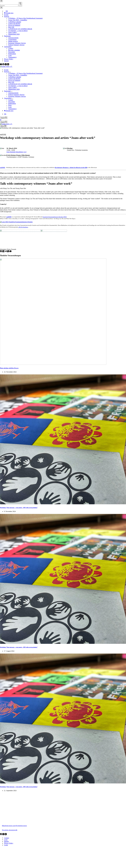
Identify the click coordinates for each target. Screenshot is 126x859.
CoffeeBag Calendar (14, 77)
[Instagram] (3, 834)
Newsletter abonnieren (9, 830)
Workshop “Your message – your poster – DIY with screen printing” (19, 507)
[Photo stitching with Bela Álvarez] (53, 364)
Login (6, 845)
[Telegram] (6, 251)
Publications (12, 103)
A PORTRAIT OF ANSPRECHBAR (20, 84)
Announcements (13, 93)
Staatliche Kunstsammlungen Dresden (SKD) (55, 217)
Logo (10, 107)
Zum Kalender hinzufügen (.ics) (16, 152)
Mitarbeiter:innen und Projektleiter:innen (14, 825)
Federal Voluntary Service (16, 94)
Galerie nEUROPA (14, 79)
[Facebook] (1, 251)
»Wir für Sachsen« (23, 227)
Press (10, 105)
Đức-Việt (11, 82)
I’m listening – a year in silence (18, 86)
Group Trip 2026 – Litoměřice (17, 75)
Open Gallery (12, 87)
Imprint (6, 841)
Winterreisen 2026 (14, 89)
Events (6, 70)
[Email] (10, 251)
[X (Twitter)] (3, 251)
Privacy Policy (8, 843)
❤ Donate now (8, 110)
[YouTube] (6, 834)
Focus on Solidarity (14, 80)
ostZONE (3, 134)
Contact (10, 100)
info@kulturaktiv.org (8, 817)
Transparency (12, 109)
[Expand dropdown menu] (11, 91)
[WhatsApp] (8, 251)
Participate (7, 91)
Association (7, 98)
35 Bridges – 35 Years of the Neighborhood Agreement (25, 73)
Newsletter (11, 102)
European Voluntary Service (17, 96)
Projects (6, 71)
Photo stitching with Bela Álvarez (9, 368)
